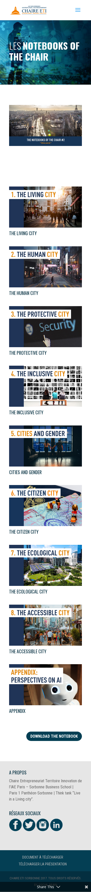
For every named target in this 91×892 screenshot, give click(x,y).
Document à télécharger (42, 857)
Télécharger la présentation (43, 864)
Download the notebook (54, 736)
